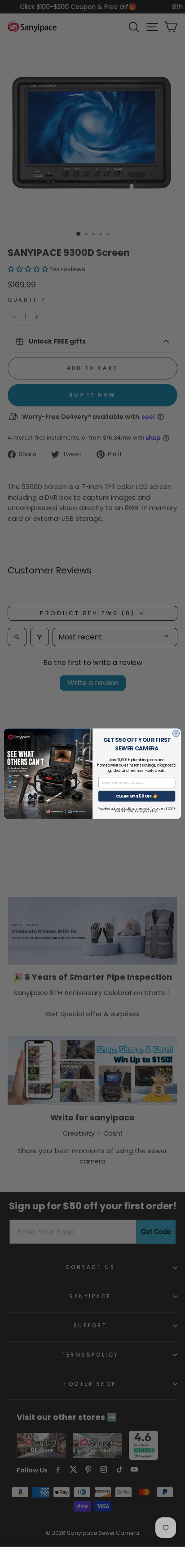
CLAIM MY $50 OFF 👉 (137, 795)
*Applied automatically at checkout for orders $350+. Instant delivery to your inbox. (136, 809)
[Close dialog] (175, 733)
